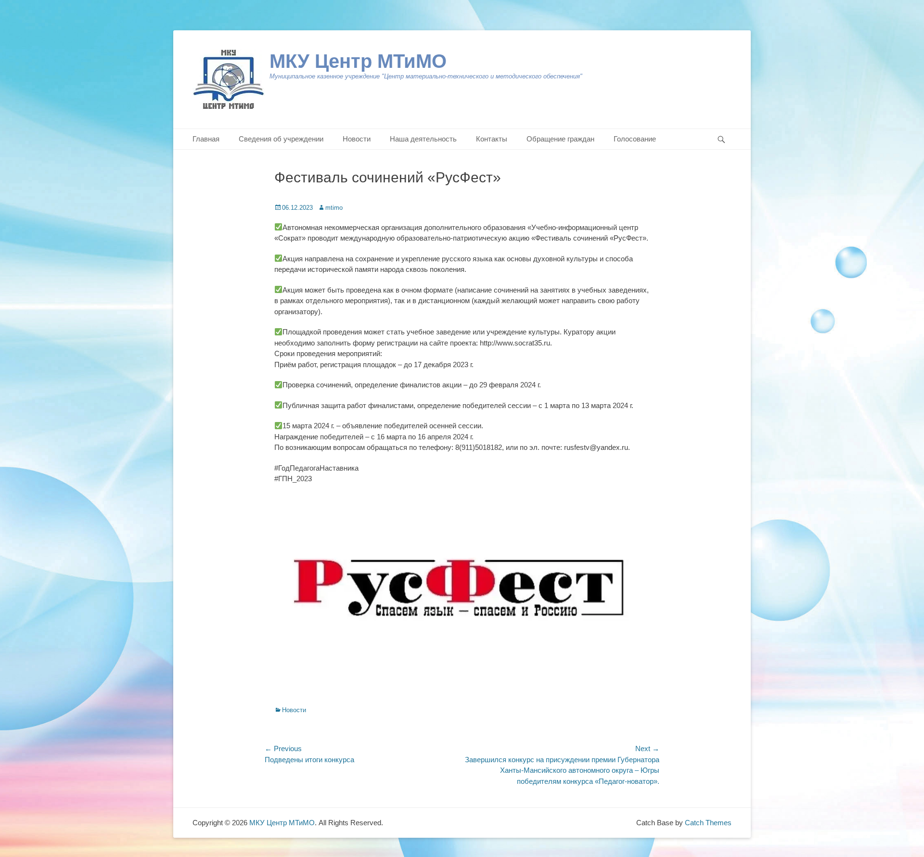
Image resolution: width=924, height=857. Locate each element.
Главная (205, 139)
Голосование (635, 139)
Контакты (491, 139)
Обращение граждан (560, 139)
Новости (357, 139)
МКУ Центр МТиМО (358, 61)
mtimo (334, 207)
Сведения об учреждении (281, 139)
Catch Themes (708, 823)
